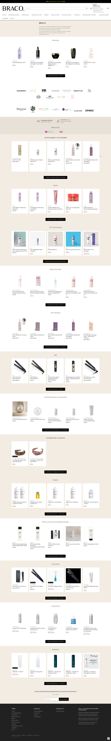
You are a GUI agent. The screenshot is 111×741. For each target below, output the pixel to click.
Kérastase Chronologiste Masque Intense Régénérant (54, 64)
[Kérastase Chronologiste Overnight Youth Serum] (37, 52)
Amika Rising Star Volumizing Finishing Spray (91, 208)
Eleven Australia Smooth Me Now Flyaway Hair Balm (37, 292)
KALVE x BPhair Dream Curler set (54, 544)
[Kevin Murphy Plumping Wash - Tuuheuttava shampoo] (91, 324)
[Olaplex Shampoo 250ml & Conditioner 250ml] (19, 491)
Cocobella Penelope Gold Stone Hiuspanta (19, 460)
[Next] (100, 156)
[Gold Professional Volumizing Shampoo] (91, 408)
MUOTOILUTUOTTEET (37, 15)
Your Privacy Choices (36, 735)
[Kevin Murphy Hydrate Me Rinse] (55, 324)
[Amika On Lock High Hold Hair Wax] (73, 197)
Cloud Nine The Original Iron (36, 587)
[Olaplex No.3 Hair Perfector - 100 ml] (91, 491)
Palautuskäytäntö (29, 735)
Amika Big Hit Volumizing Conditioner (36, 208)
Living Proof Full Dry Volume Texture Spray (37, 629)
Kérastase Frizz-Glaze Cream (89, 63)
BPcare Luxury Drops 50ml (73, 544)
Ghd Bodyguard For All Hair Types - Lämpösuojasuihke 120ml (73, 378)
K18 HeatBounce (52, 249)
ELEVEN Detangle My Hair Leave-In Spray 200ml (55, 292)
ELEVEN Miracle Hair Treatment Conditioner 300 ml (73, 293)
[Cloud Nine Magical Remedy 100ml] (91, 575)
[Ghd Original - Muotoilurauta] (37, 366)
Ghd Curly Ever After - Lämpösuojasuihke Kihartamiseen (54, 378)
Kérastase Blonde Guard (18, 62)
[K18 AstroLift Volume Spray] (73, 239)
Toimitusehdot (37, 713)
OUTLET (12, 18)
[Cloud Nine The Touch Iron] (19, 575)
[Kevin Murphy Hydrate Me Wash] (37, 324)
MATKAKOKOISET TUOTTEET (89, 15)
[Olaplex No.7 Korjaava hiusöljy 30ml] (37, 491)
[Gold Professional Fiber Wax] (37, 408)
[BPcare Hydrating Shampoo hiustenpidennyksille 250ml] (19, 533)
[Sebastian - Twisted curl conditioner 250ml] (73, 661)
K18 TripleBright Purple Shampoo (36, 250)
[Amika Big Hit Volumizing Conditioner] (37, 197)
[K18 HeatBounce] (55, 239)
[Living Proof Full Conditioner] (55, 617)
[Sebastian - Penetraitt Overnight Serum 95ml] (91, 661)
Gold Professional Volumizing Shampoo (89, 420)
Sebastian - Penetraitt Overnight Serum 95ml (90, 672)
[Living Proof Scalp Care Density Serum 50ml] (73, 617)
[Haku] (86, 8)
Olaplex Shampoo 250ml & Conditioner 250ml (19, 502)
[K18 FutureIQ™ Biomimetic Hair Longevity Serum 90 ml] (19, 239)
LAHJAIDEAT (5, 18)
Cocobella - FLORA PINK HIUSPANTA (36, 460)
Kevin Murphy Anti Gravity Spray (73, 160)
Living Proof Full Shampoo (19, 628)
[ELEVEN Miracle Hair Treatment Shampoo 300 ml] (91, 281)
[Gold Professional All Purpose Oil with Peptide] (55, 408)
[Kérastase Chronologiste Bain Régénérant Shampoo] (73, 52)
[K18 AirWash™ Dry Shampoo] (91, 239)
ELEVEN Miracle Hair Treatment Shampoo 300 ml (90, 293)
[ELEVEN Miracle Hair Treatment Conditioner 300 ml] (73, 281)
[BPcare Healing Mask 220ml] (91, 533)
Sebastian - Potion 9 (17, 671)
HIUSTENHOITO (25, 15)
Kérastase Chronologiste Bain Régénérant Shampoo (73, 63)
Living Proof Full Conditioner (52, 629)
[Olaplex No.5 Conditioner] (55, 491)
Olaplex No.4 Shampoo (72, 502)
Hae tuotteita (13, 735)
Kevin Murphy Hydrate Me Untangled (91, 160)
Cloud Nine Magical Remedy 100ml (91, 587)
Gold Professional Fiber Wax (37, 419)
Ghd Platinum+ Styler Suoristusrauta (89, 377)
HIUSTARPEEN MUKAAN (13, 15)
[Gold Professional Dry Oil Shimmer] (73, 408)
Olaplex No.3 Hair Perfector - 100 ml (91, 502)
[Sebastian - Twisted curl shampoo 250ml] (55, 661)
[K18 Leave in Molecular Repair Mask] (55, 149)
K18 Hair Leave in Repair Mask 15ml (36, 160)
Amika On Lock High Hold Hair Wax (72, 208)
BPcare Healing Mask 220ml (91, 544)
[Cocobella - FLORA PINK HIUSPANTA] (37, 449)
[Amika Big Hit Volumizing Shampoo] (19, 197)
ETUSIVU (4, 15)
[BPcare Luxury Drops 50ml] (73, 533)
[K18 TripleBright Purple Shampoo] (37, 239)
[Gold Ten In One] (19, 149)
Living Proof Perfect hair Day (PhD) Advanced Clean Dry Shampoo (91, 630)
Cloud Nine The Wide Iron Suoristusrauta (72, 587)
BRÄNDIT (46, 15)
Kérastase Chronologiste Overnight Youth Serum (36, 63)
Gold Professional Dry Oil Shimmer (72, 420)
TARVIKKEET (77, 15)
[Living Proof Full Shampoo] (19, 617)
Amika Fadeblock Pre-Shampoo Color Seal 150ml (55, 208)
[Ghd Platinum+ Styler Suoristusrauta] (91, 366)
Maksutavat (36, 715)
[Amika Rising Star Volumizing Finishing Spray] (91, 197)
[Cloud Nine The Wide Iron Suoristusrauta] (73, 575)
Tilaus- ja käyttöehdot (38, 711)
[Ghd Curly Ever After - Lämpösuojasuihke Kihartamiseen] (55, 366)
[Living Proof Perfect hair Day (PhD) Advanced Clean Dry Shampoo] (91, 617)
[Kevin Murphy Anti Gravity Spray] (73, 149)
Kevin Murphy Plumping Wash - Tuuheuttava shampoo (90, 336)
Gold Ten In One (16, 160)
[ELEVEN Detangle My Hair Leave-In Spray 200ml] (55, 281)
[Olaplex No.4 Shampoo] (73, 491)
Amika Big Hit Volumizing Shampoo (19, 208)
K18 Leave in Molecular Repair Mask (54, 160)
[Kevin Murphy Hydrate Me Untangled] (91, 149)
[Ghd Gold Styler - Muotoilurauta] (19, 366)
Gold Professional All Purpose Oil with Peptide (54, 420)
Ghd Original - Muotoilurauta (34, 377)
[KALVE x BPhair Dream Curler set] (55, 533)
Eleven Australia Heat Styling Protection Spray (18, 292)
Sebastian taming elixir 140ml (36, 672)
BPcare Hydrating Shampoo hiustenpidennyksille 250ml (19, 544)
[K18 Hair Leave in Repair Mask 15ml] (37, 149)
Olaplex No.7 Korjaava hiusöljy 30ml (36, 502)
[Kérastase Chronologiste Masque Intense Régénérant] (55, 52)
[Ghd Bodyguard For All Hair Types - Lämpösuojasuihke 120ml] (73, 366)
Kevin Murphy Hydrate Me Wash (37, 335)
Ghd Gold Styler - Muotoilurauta (17, 377)
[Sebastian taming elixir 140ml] (37, 661)
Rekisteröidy (64, 699)
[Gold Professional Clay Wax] (19, 408)
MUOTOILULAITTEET (67, 15)
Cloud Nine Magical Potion (55, 586)
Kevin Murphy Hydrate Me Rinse (55, 335)
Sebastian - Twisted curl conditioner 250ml (72, 672)
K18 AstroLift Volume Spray (73, 249)
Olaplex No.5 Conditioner (55, 502)
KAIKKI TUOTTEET (55, 15)
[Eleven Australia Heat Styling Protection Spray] (19, 281)
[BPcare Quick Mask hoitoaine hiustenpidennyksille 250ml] (37, 533)
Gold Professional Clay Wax (19, 419)
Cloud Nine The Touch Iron (19, 586)
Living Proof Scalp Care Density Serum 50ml (72, 629)
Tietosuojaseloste (37, 716)
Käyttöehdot (23, 735)
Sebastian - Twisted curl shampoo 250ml (54, 672)
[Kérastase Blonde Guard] (19, 52)
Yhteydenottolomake (60, 711)
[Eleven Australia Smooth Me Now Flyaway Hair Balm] (37, 281)
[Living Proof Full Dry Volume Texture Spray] (37, 617)
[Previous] (10, 156)
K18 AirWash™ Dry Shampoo (89, 250)
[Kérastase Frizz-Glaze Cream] (91, 52)
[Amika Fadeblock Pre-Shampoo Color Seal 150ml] (55, 197)
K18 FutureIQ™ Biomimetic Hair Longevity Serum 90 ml (19, 250)
